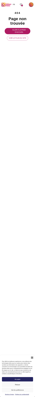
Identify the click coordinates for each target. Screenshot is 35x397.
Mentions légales (9, 394)
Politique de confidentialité (22, 394)
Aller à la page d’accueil (19, 31)
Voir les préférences (17, 390)
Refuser (17, 384)
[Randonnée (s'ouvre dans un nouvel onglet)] (32, 203)
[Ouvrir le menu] (31, 4)
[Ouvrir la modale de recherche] (25, 4)
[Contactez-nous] (32, 207)
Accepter (17, 379)
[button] (32, 358)
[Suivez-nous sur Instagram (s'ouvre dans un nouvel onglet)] (32, 194)
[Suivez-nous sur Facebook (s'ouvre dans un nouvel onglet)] (32, 190)
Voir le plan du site (17, 38)
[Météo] (32, 198)
